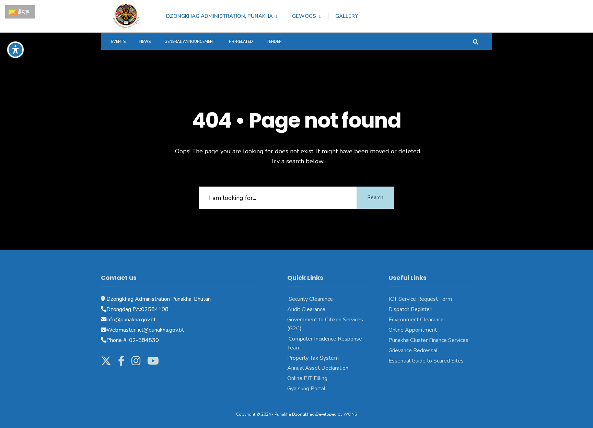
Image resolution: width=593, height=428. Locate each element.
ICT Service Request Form (420, 299)
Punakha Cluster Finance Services (428, 340)
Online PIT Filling (307, 378)
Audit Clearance (306, 309)
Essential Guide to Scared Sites (426, 361)
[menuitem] (225, 15)
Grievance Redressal (413, 350)
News (145, 41)
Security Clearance (310, 299)
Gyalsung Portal (306, 388)
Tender (274, 41)
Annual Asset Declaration (317, 368)
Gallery (346, 16)
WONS (350, 414)
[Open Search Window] (475, 41)
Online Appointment (413, 330)
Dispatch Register (409, 309)
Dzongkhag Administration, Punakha (219, 16)
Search (375, 197)
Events (118, 41)
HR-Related (241, 41)
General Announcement (189, 41)
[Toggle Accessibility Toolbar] (15, 49)
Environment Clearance (416, 319)
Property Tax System (313, 358)
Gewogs (304, 16)
